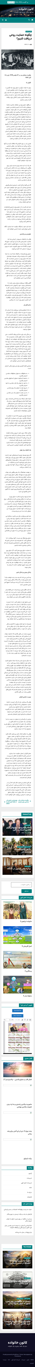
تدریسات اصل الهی (26, 1183)
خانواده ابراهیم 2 (26, 921)
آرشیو (30, 1173)
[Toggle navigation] (2, 20)
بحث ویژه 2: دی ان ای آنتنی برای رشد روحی (19, 1132)
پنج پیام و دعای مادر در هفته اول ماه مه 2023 (11, 802)
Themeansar (17, 1356)
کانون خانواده (26, 9)
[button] (29, 20)
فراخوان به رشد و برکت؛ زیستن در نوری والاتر (19, 1214)
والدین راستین (28, 31)
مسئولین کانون (20, 1298)
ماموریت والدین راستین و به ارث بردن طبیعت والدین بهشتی (19, 1105)
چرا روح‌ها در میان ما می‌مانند (23, 1232)
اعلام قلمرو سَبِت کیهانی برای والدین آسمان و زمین (18, 829)
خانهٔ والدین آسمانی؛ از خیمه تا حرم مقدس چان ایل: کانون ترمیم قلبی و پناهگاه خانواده (18, 1227)
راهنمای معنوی (27, 847)
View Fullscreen (17, 1016)
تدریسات (29, 1178)
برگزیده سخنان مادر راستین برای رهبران (23, 801)
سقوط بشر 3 (27, 996)
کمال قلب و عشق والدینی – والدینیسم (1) (17, 1079)
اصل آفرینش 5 (27, 946)
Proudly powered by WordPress (11, 1354)
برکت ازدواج (28, 1158)
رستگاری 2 (28, 971)
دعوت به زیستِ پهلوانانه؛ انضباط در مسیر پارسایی (18, 1209)
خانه (30, 1188)
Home (32, 1360)
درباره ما (29, 1192)
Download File (17, 1011)
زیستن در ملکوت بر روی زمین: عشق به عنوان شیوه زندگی (19, 1220)
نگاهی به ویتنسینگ (22, 849)
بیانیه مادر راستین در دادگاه (19, 868)
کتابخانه (29, 1197)
